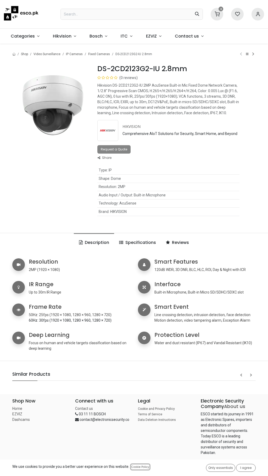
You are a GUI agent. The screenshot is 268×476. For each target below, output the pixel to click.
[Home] (13, 54)
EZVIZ (17, 414)
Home (17, 408)
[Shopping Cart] (217, 13)
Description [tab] (96, 242)
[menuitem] (25, 36)
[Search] (197, 14)
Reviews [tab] (180, 242)
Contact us (84, 408)
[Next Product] (253, 54)
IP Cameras (74, 54)
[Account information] (258, 13)
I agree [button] (246, 467)
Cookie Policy (140, 467)
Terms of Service (150, 414)
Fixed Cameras (99, 54)
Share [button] (106, 157)
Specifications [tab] (140, 242)
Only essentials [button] (220, 467)
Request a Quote (114, 149)
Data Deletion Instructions (157, 420)
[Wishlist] (237, 13)
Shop (24, 54)
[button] (241, 375)
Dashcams (21, 419)
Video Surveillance (47, 54)
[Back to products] (247, 53)
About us (234, 406)
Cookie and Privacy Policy (156, 409)
